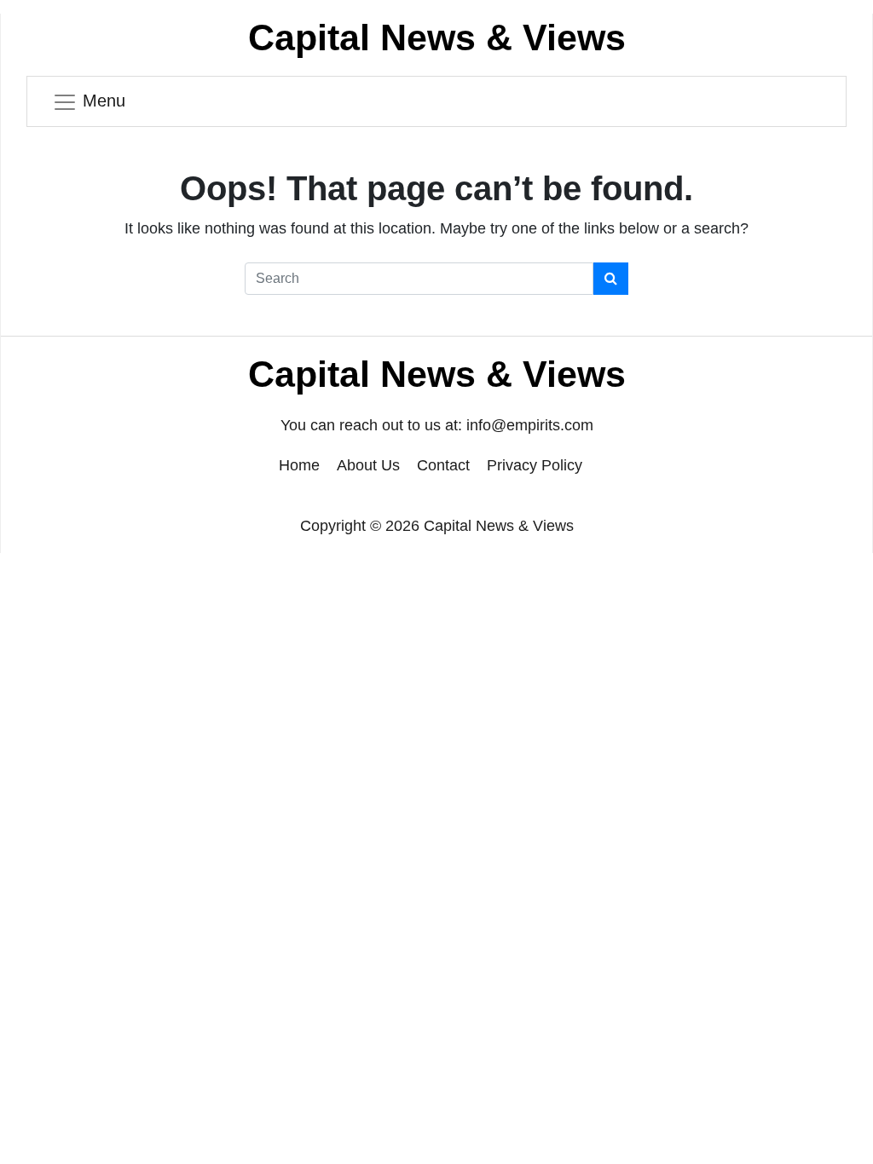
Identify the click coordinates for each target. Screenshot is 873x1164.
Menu (104, 100)
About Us (368, 465)
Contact (443, 465)
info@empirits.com (529, 425)
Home (299, 465)
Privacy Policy (534, 465)
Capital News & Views (437, 37)
